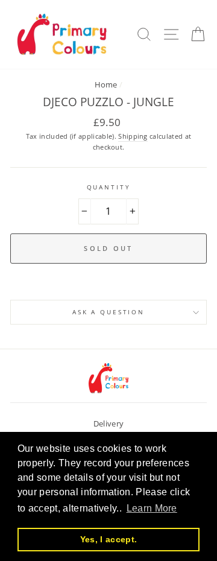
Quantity (109, 187)
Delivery (108, 423)
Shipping (133, 136)
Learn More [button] (152, 508)
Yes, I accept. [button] (108, 539)
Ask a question (108, 312)
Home (106, 84)
